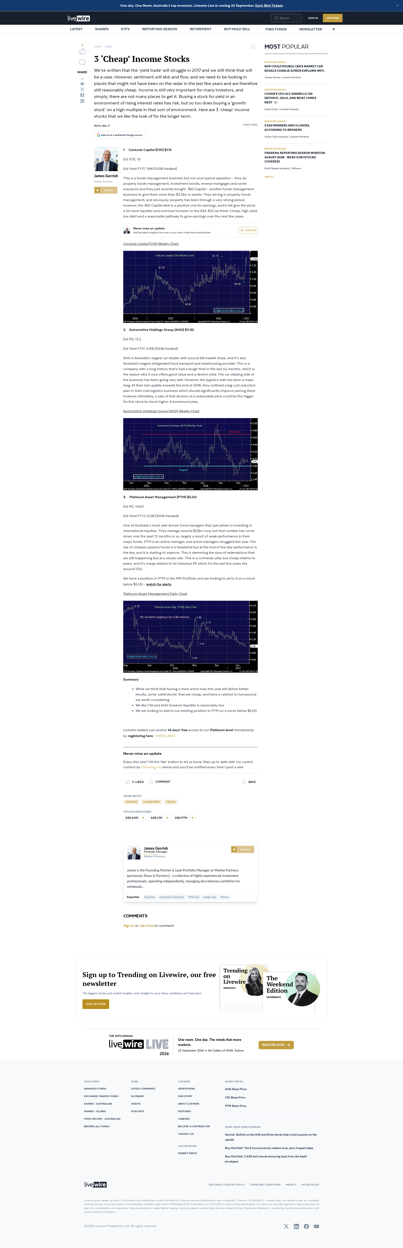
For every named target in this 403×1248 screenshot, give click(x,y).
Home (97, 47)
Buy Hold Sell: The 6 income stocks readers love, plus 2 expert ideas (269, 1148)
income (131, 802)
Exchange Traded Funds (101, 1096)
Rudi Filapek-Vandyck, (277, 168)
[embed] (82, 78)
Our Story (185, 1096)
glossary (137, 1096)
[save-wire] (253, 48)
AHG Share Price (236, 1089)
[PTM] (192, 817)
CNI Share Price (235, 1097)
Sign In (313, 18)
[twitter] (82, 89)
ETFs (125, 29)
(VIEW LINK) (165, 736)
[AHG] (143, 817)
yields (171, 802)
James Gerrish (106, 176)
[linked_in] (82, 101)
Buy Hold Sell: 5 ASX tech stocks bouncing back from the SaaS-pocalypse (266, 1159)
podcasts (137, 1111)
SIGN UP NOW (96, 1004)
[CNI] (167, 817)
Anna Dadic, (271, 109)
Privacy (291, 1184)
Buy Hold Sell (237, 29)
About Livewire (188, 1103)
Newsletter (310, 29)
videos (135, 1103)
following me (151, 767)
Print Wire (250, 124)
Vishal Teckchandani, (276, 136)
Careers (184, 1118)
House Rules (310, 1184)
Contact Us (186, 1133)
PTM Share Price (235, 1106)
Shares (102, 29)
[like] (82, 51)
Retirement (201, 29)
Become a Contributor (194, 1126)
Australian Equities (171, 897)
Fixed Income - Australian (102, 1118)
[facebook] (82, 95)
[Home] (79, 18)
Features (184, 1111)
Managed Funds (95, 1088)
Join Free (332, 18)
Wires (108, 47)
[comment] (82, 62)
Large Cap (209, 897)
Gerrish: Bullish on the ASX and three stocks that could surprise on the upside (271, 1137)
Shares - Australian (98, 1103)
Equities (149, 897)
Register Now (273, 1045)
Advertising (186, 1088)
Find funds (276, 29)
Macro (224, 897)
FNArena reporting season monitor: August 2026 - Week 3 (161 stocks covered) (295, 157)
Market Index (187, 1153)
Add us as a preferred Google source (121, 134)
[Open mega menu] (334, 29)
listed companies (143, 1088)
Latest (76, 29)
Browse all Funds (96, 1126)
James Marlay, (272, 77)
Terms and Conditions (265, 1184)
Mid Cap (193, 897)
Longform (151, 802)
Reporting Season (159, 29)
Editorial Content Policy (227, 1184)
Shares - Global (95, 1111)
